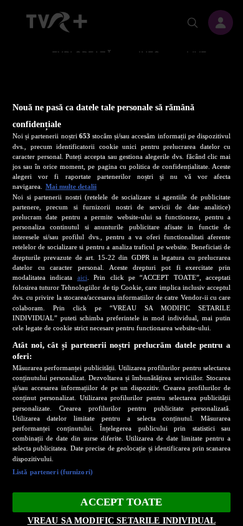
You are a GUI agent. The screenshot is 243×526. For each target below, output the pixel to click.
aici (82, 277)
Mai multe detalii (71, 186)
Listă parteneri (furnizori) (52, 472)
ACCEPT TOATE (121, 502)
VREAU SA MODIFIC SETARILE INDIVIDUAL (121, 520)
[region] (121, 289)
